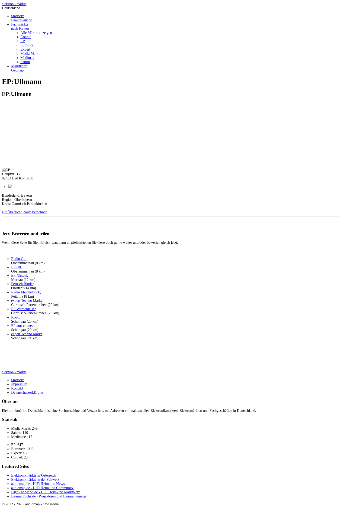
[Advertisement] (41, 134)
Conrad (25, 37)
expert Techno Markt (26, 300)
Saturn (25, 62)
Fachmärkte (20, 26)
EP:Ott (16, 267)
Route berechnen (35, 212)
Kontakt (17, 388)
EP (22, 41)
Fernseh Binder (22, 284)
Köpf (15, 317)
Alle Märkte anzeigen (36, 33)
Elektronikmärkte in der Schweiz (35, 479)
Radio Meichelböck (25, 292)
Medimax (27, 58)
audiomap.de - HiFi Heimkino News (38, 484)
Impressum (19, 384)
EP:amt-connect (22, 326)
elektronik (14, 4)
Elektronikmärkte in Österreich (33, 475)
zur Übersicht (12, 212)
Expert (25, 49)
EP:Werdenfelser (23, 309)
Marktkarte (19, 68)
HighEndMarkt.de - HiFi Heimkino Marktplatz (45, 492)
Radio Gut (18, 259)
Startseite (21, 18)
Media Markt (29, 53)
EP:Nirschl (19, 275)
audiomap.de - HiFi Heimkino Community (42, 488)
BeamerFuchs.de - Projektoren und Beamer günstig (48, 496)
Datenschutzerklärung (27, 392)
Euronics (26, 45)
